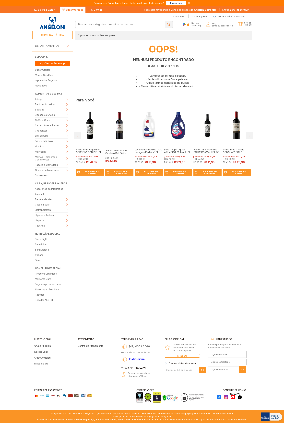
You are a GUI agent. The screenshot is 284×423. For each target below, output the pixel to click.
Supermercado (74, 9)
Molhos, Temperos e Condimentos (46, 158)
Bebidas (39, 109)
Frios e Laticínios (44, 141)
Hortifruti (39, 146)
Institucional (137, 359)
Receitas (39, 294)
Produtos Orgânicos (46, 273)
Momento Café (43, 279)
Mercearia (40, 151)
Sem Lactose (42, 249)
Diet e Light (41, 239)
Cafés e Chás (42, 120)
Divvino (98, 9)
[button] (235, 10)
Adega (38, 99)
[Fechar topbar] (189, 3)
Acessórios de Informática (49, 188)
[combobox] (124, 24)
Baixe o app (176, 3)
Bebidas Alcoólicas (45, 104)
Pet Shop (40, 225)
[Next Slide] (249, 135)
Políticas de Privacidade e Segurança (74, 419)
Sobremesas (42, 175)
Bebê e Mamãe (43, 199)
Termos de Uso (158, 419)
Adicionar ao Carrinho (92, 172)
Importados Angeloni (46, 80)
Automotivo (41, 194)
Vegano (39, 255)
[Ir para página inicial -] (52, 23)
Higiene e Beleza (44, 215)
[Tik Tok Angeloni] (240, 397)
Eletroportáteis (43, 209)
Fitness (39, 260)
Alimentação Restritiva (47, 289)
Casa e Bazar (42, 204)
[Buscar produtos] (169, 24)
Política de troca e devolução (133, 419)
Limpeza (39, 220)
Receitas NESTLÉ (44, 300)
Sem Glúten (41, 244)
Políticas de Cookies (106, 419)
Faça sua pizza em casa (48, 284)
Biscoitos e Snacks (45, 114)
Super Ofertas (42, 69)
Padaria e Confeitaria (46, 164)
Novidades (41, 85)
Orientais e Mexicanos (47, 170)
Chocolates (41, 130)
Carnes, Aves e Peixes (47, 125)
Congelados (41, 135)
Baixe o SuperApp (196, 24)
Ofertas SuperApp (54, 63)
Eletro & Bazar (46, 9)
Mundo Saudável (44, 75)
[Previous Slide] (77, 135)
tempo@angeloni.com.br (193, 413)
